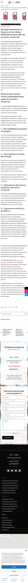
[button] (26, 550)
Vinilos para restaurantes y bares (10, 480)
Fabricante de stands (7, 525)
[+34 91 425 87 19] (26, 291)
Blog (7, 5)
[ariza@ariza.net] (26, 294)
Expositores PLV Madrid (8, 499)
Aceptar (14, 567)
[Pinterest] (15, 470)
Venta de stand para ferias (8, 527)
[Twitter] (12, 470)
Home (2, 5)
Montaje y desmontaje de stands (10, 488)
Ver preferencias (14, 575)
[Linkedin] (19, 470)
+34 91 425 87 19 (14, 366)
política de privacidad (14, 433)
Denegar (14, 571)
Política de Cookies (6, 522)
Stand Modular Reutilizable (8, 490)
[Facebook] (8, 470)
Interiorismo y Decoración (9, 24)
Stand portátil (5, 529)
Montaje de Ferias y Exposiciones (10, 485)
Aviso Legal (4, 517)
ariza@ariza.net (13, 369)
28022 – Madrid (14, 362)
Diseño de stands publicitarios (9, 483)
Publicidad (18, 24)
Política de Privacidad (7, 520)
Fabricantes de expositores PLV (10, 501)
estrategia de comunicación (16, 67)
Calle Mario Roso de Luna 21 (14, 361)
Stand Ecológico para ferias (9, 492)
